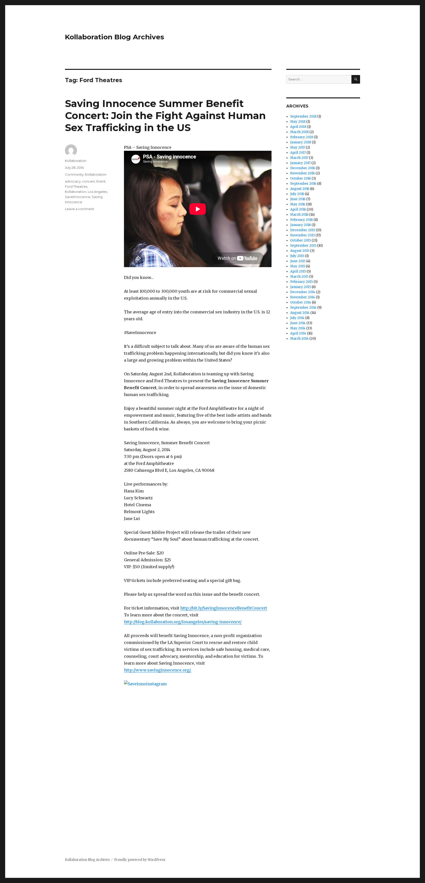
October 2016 (300, 178)
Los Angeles (97, 192)
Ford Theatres (76, 186)
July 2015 (297, 256)
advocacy (73, 181)
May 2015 (297, 266)
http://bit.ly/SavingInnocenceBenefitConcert (223, 608)
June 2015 (297, 261)
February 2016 (301, 220)
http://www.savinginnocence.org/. (157, 670)
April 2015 (298, 271)
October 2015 (300, 240)
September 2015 (303, 246)
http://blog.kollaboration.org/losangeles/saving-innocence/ (183, 621)
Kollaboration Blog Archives (114, 37)
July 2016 (297, 194)
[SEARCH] (355, 79)
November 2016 (302, 173)
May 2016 (297, 204)
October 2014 (300, 302)
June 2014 (298, 323)
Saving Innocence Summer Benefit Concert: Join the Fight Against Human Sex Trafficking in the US (165, 115)
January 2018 (300, 142)
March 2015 (299, 276)
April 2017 (298, 153)
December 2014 (302, 292)
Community (74, 174)
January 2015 (300, 287)
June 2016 (297, 199)
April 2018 (298, 127)
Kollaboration (75, 161)
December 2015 (302, 230)
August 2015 (299, 251)
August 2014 (300, 313)
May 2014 (297, 328)
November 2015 (302, 235)
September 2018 (303, 116)
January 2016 (300, 225)
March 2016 (299, 215)
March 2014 (299, 338)
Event (101, 181)
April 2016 (298, 209)
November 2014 (302, 297)
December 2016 (302, 168)
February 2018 (301, 137)
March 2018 (299, 132)
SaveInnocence (77, 197)
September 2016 (303, 184)
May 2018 (297, 122)
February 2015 (301, 282)
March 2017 (299, 158)
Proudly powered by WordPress (139, 860)
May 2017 (297, 147)
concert (88, 181)
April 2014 (298, 333)
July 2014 (297, 318)
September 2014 (303, 307)
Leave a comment (79, 209)
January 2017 (300, 163)
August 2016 (299, 189)
